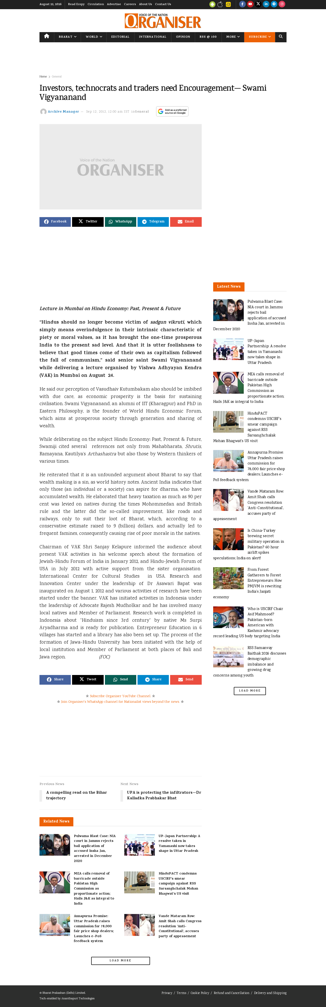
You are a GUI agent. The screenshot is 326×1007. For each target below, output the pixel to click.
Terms (181, 993)
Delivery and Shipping (270, 993)
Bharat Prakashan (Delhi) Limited (64, 993)
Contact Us (163, 4)
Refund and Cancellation (231, 993)
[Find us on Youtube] (250, 4)
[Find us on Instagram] (282, 4)
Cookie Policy (200, 993)
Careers (130, 4)
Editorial (120, 37)
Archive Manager (63, 112)
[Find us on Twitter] (258, 4)
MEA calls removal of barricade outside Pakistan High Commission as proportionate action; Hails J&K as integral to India (94, 889)
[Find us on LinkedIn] (266, 4)
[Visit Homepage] (163, 20)
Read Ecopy (76, 4)
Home (43, 77)
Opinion (183, 37)
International (153, 37)
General (57, 77)
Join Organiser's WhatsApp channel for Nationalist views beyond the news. (120, 702)
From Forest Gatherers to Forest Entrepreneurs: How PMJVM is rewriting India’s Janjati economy (247, 583)
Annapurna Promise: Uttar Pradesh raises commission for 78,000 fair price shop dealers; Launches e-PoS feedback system (94, 928)
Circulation (96, 4)
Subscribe (258, 37)
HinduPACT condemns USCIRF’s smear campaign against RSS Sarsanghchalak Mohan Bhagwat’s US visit (178, 884)
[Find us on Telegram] (274, 4)
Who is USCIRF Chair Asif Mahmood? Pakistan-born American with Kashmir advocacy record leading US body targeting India (248, 623)
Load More (120, 961)
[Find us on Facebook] (242, 4)
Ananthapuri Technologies (77, 999)
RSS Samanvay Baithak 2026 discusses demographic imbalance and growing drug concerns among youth (249, 662)
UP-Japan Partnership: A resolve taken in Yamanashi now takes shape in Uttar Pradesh (179, 843)
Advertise (114, 4)
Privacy (166, 993)
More (231, 37)
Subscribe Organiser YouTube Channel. (120, 696)
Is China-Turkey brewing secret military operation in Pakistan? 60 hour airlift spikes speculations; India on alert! (248, 544)
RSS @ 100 (208, 37)
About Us (145, 4)
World (92, 37)
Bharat (66, 37)
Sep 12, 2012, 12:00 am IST (108, 112)
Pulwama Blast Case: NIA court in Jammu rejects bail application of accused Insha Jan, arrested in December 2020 (95, 848)
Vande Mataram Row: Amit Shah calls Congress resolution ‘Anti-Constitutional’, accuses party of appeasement (180, 926)
